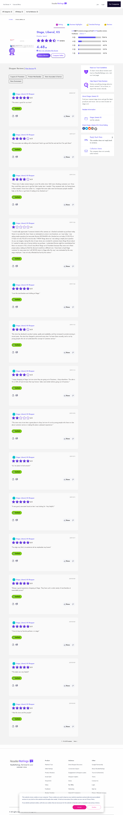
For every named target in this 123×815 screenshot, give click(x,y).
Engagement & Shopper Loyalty (77, 772)
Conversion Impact (73, 768)
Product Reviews (50, 772)
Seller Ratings (49, 768)
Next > (75, 741)
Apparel (45, 36)
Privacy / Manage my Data (99, 793)
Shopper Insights (73, 776)
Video (46, 785)
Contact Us (95, 781)
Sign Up (94, 789)
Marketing (71, 789)
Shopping (39, 36)
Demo (70, 781)
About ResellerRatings (98, 768)
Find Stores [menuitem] (6, 4)
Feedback (47, 789)
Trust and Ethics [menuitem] (17, 4)
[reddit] (89, 128)
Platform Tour (49, 764)
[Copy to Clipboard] (95, 128)
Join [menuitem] (98, 4)
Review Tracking (49, 793)
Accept (79, 807)
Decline (94, 807)
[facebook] (83, 128)
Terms (93, 776)
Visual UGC (48, 781)
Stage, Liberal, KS (48, 32)
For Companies (114, 4)
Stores (11, 19)
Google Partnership (97, 764)
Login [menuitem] (103, 4)
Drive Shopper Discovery (75, 764)
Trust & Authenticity (98, 772)
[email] (92, 128)
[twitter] (86, 128)
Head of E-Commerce (74, 793)
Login (93, 785)
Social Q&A (48, 776)
